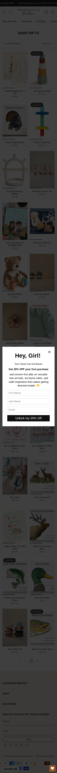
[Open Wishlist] (52, 768)
